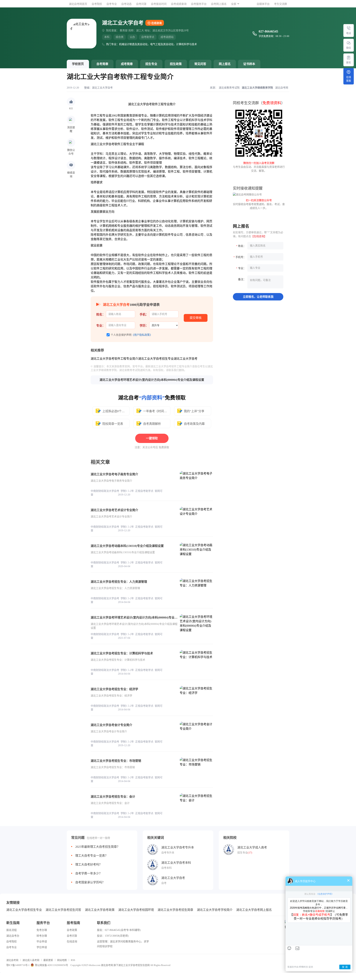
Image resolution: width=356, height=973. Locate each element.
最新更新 (48, 960)
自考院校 (97, 4)
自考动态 (126, 4)
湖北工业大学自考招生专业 (24, 909)
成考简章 (127, 64)
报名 (348, 62)
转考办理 (42, 935)
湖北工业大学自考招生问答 (63, 909)
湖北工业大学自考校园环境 (136, 909)
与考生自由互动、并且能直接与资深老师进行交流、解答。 (259, 167)
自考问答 (141, 4)
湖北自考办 (12, 935)
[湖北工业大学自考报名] (348, 57)
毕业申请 (42, 941)
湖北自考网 (12, 960)
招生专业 (151, 64)
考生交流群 (280, 4)
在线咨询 (156, 23)
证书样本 (249, 64)
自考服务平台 (199, 4)
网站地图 (62, 960)
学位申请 (42, 947)
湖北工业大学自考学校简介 (215, 909)
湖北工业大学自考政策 (100, 909)
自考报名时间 (159, 4)
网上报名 (225, 64)
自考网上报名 (219, 4)
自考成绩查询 (179, 4)
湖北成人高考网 (30, 960)
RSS (73, 960)
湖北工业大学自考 (102, 87)
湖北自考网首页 (78, 4)
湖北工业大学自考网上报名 (254, 909)
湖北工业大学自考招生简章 (175, 909)
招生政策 (176, 64)
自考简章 (102, 64)
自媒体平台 (263, 4)
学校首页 (78, 64)
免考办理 (42, 930)
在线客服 (348, 79)
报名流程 (11, 930)
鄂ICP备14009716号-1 (18, 965)
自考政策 (72, 930)
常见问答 (200, 64)
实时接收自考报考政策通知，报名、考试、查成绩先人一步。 (259, 204)
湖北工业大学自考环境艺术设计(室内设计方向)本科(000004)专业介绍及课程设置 (152, 379)
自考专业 (111, 4)
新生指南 (13, 923)
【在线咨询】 (259, 236)
